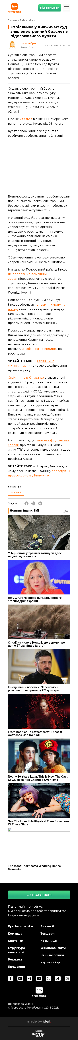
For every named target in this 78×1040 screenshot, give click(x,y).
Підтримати (49, 8)
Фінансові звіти (53, 948)
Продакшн (16, 966)
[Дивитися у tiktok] (58, 978)
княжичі (16, 492)
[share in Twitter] (33, 503)
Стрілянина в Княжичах (26, 377)
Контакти (15, 941)
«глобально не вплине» (39, 349)
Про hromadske (20, 926)
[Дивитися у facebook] (10, 978)
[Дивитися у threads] (67, 978)
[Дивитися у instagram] (20, 978)
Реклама (15, 959)
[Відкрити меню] (66, 8)
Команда (15, 933)
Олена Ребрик (28, 43)
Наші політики (52, 955)
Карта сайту (50, 962)
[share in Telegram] (40, 503)
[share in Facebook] (26, 503)
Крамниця (48, 941)
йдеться (26, 119)
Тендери (47, 933)
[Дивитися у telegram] (29, 978)
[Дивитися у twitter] (48, 978)
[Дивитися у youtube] (39, 978)
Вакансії (47, 926)
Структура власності (16, 950)
